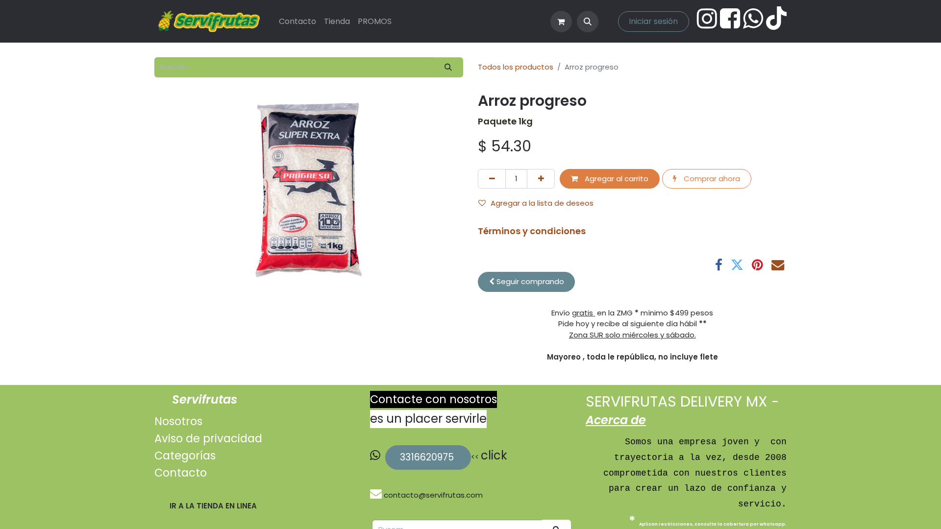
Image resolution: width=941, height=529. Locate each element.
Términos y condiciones (532, 231)
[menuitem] (297, 21)
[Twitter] (737, 265)
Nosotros (178, 421)
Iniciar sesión (653, 21)
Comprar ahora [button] (711, 178)
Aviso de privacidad (208, 438)
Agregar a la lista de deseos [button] (542, 203)
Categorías (185, 455)
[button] (587, 21)
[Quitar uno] (492, 179)
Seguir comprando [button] (529, 281)
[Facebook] (718, 265)
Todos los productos (515, 67)
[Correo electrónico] (777, 265)
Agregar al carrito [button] (615, 178)
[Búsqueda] (448, 67)
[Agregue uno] (541, 179)
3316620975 (428, 457)
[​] (377, 495)
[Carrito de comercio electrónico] (561, 21)
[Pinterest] (757, 265)
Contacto (180, 473)
